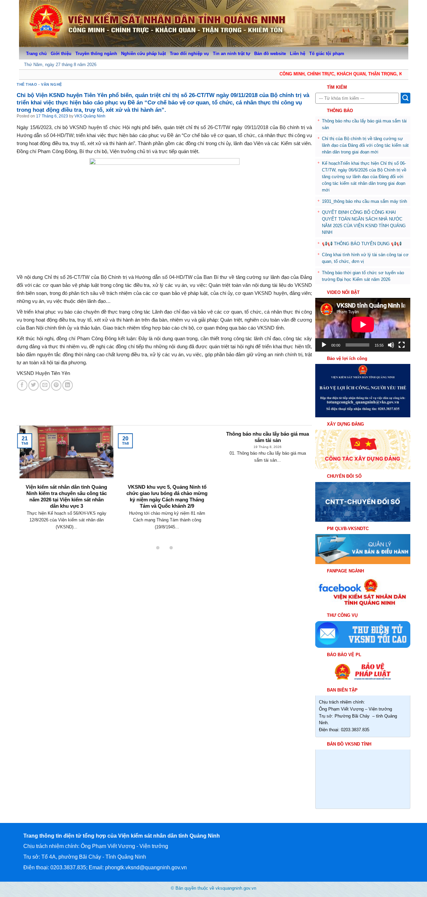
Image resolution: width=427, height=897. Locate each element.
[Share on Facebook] (22, 385)
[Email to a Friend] (45, 385)
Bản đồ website (270, 53)
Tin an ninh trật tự (231, 53)
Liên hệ (297, 53)
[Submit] (405, 98)
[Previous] (28, 472)
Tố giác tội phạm (326, 53)
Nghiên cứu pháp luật (143, 53)
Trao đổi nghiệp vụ (189, 53)
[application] (362, 324)
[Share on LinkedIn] (67, 385)
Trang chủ (36, 53)
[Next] (301, 472)
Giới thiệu (61, 53)
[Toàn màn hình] (401, 345)
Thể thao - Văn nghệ (39, 84)
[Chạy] (324, 345)
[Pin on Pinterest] (56, 385)
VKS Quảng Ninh (89, 116)
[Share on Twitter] (33, 385)
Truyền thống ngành (96, 53)
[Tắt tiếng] (391, 345)
